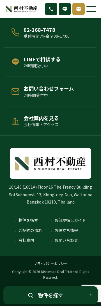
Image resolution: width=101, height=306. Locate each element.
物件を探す (28, 220)
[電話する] (51, 9)
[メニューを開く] (91, 9)
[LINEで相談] (65, 9)
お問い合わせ (66, 240)
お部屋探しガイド (70, 220)
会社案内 (26, 240)
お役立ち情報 (66, 230)
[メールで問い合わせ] (78, 9)
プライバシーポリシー (50, 263)
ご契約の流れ (30, 230)
